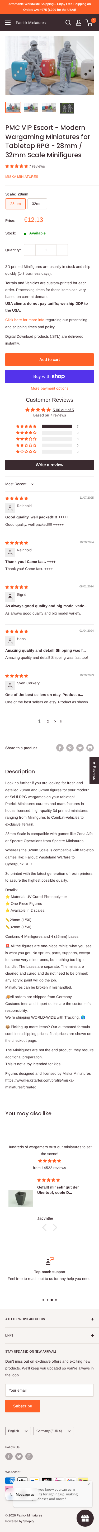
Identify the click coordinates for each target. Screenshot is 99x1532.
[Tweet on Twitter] (80, 748)
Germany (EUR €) (49, 1431)
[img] (16, 498)
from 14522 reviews (49, 1168)
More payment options (49, 388)
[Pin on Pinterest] (70, 748)
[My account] (78, 23)
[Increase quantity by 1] (62, 250)
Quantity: (13, 250)
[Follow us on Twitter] (19, 1456)
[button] (17, 166)
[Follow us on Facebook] (9, 1456)
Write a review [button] (49, 465)
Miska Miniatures (21, 177)
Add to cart (49, 359)
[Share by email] (90, 748)
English (13, 1431)
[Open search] (68, 23)
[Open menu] (8, 23)
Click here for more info (24, 320)
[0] (89, 22)
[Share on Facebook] (60, 748)
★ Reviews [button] (94, 771)
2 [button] (48, 721)
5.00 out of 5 (63, 410)
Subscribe (22, 1406)
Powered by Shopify (19, 1521)
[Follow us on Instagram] (29, 1456)
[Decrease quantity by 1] (29, 250)
